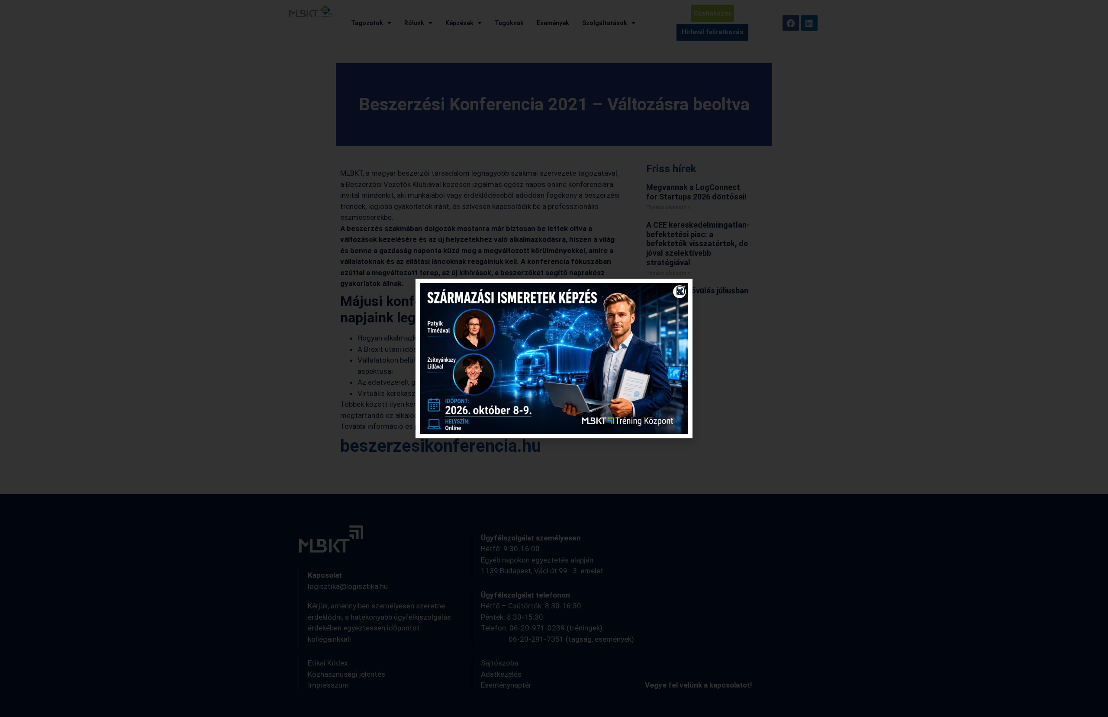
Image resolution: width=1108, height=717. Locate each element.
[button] (680, 290)
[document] (554, 358)
